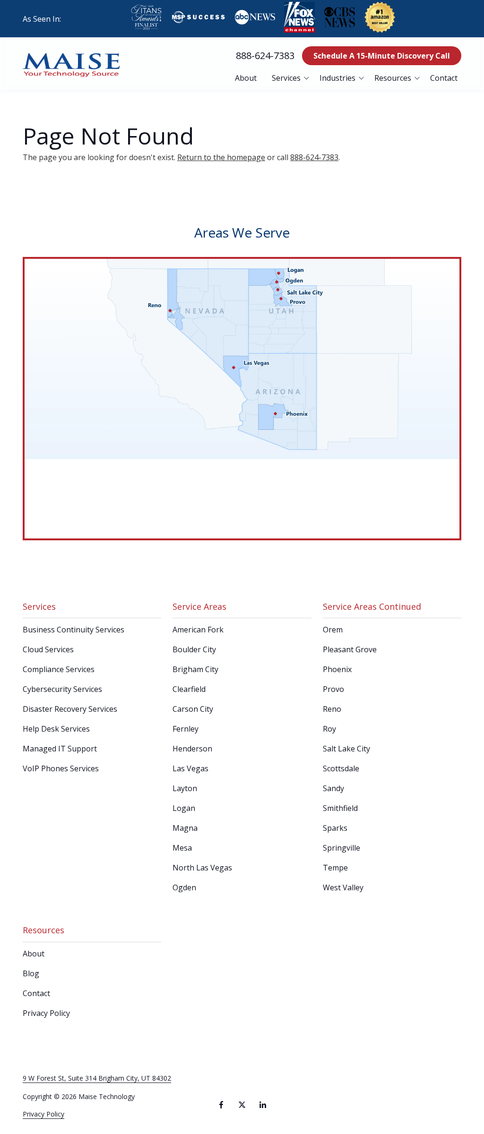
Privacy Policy (43, 1113)
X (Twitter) (242, 1104)
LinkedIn (262, 1104)
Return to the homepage (221, 157)
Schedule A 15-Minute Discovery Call (381, 56)
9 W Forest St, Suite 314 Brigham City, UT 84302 (97, 1078)
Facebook (221, 1104)
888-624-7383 (265, 55)
